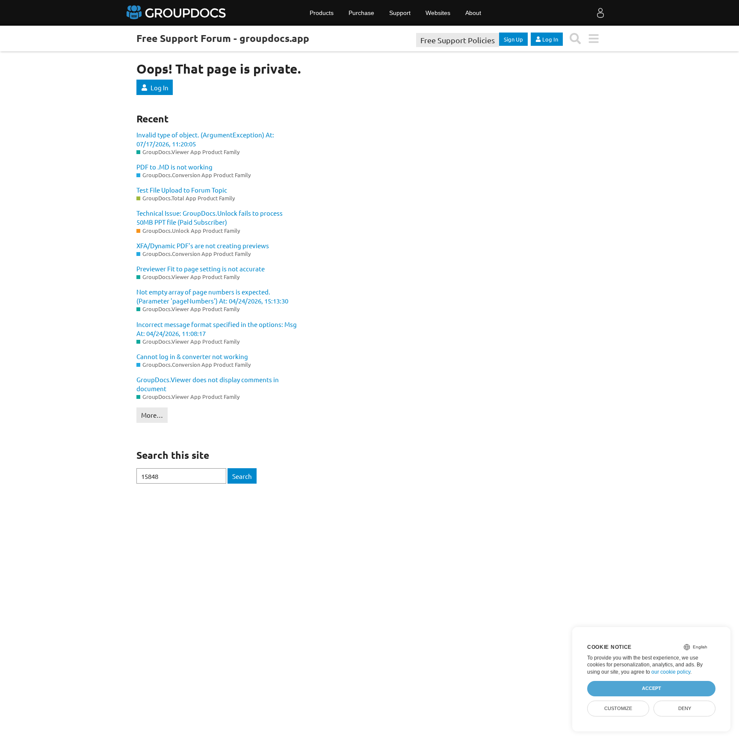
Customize (618, 708)
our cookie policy (670, 672)
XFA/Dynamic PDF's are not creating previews (202, 245)
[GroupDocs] (177, 13)
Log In (159, 87)
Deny (684, 708)
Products (322, 12)
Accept (651, 688)
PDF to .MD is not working (174, 167)
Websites (438, 12)
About (473, 12)
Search (242, 476)
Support (400, 12)
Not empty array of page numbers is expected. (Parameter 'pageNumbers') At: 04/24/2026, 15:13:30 (212, 296)
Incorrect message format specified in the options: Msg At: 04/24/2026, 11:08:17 (216, 328)
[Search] (575, 39)
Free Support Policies (457, 40)
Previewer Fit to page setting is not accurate (200, 268)
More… (152, 415)
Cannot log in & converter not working (192, 356)
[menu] (593, 39)
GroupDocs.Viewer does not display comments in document (207, 383)
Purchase (361, 12)
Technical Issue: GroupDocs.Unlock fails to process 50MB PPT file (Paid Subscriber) (209, 217)
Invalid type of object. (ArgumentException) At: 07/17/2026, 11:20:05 (205, 139)
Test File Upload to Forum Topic (181, 190)
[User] (600, 13)
